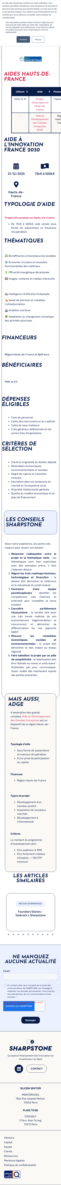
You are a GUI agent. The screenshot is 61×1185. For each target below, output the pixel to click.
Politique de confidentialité (20, 1164)
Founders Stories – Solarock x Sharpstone (30, 913)
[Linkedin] (19, 1069)
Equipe (38, 46)
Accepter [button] (23, 39)
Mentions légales (14, 1160)
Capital (8, 1142)
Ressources (11, 1155)
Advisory (9, 1137)
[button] (27, 91)
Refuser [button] (38, 39)
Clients (8, 1151)
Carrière (38, 55)
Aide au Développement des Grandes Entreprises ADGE (39, 122)
